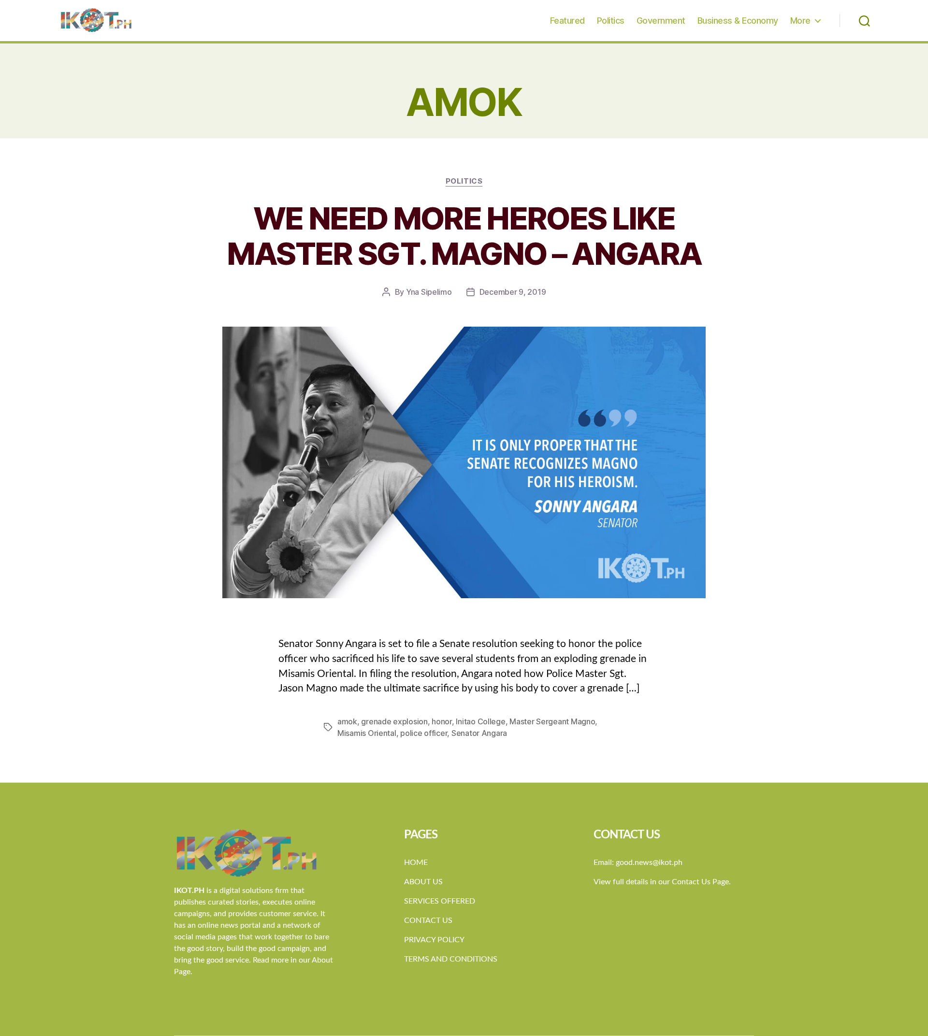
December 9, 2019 (512, 292)
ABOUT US (423, 882)
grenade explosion (394, 721)
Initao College (480, 721)
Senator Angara (479, 733)
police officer (423, 733)
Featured (567, 20)
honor (442, 721)
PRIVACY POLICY (434, 940)
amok (347, 721)
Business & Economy (737, 20)
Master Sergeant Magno (552, 721)
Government (661, 20)
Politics (610, 20)
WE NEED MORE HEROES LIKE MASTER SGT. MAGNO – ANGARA (464, 236)
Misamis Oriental (366, 733)
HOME (416, 862)
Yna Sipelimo (429, 292)
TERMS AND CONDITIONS (450, 959)
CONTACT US (428, 920)
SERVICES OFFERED (439, 901)
